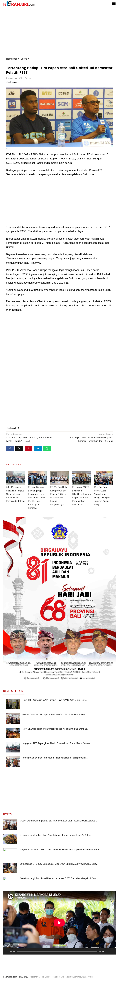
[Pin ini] (28, 448)
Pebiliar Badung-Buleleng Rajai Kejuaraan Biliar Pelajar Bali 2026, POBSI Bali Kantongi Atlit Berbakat (37, 497)
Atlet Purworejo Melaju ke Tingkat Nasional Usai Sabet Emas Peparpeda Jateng (15, 494)
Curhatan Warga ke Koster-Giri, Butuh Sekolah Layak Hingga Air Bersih (29, 437)
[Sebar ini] (10, 448)
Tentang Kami (57, 977)
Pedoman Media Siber (39, 977)
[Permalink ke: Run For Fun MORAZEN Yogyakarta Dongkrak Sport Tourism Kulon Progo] (103, 478)
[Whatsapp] (47, 448)
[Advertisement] (59, 32)
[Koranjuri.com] (19, 3)
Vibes (90, 977)
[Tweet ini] (19, 448)
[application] (59, 923)
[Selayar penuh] (112, 951)
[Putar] (7, 951)
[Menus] (114, 4)
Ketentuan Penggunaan (76, 977)
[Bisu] (107, 951)
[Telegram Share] (38, 448)
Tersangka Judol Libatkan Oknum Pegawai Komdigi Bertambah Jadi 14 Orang (91, 437)
